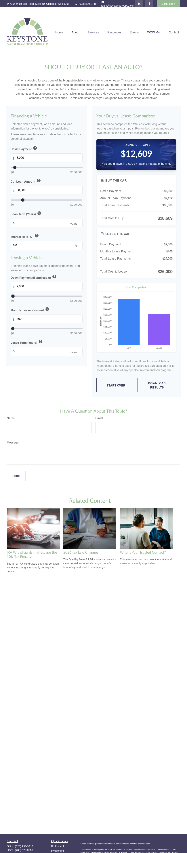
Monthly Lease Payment (30, 309)
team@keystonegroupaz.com (118, 5)
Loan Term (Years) (26, 213)
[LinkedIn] (139, 3)
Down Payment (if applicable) (33, 277)
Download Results (157, 385)
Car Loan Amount (26, 181)
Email (99, 418)
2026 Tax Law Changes (80, 552)
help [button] (35, 148)
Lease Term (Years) (27, 342)
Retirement (57, 846)
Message (13, 442)
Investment (57, 850)
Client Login (168, 3)
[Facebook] (149, 3)
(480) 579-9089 (24, 850)
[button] (59, 32)
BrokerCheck (144, 843)
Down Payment (24, 148)
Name (11, 418)
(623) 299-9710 (88, 3)
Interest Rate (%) (25, 236)
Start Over (115, 385)
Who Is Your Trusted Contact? (143, 552)
